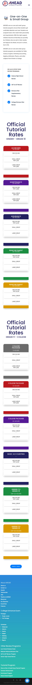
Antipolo (4, 638)
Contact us (3, 588)
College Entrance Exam (10, 611)
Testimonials (4, 592)
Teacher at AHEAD (6, 597)
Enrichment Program (6, 673)
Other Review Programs (11, 646)
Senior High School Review (8, 656)
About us (3, 585)
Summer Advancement (7, 670)
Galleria (4, 629)
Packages (3, 613)
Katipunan (5, 627)
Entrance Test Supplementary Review (16, 93)
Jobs (2, 594)
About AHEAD (6, 583)
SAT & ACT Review (17, 84)
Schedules (3, 624)
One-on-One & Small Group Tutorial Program (13, 668)
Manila (4, 631)
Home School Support (7, 676)
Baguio (4, 640)
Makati (4, 633)
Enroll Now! (16, 566)
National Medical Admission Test (9, 651)
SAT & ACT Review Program (8, 654)
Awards (3, 590)
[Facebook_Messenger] (27, 680)
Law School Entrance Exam (8, 649)
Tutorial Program (8, 665)
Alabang (4, 636)
